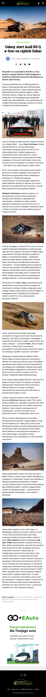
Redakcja (18, 58)
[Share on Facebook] (16, 64)
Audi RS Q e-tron (8, 599)
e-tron (17, 599)
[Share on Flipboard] (25, 64)
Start (8, 689)
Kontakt (36, 689)
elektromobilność (27, 599)
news (36, 599)
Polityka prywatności (26, 689)
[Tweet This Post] (20, 64)
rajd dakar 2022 (8, 602)
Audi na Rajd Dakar (35, 597)
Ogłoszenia (15, 689)
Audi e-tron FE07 (21, 597)
